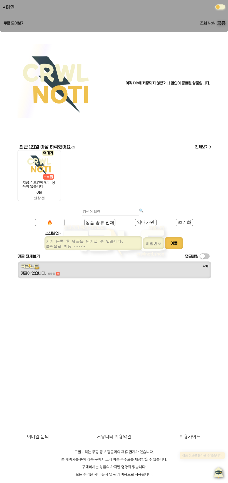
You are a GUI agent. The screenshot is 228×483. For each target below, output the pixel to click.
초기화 (184, 222)
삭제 (206, 266)
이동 (174, 243)
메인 (10, 7)
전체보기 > (203, 147)
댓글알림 (192, 256)
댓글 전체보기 (29, 256)
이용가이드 (190, 436)
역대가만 (146, 222)
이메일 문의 (38, 436)
